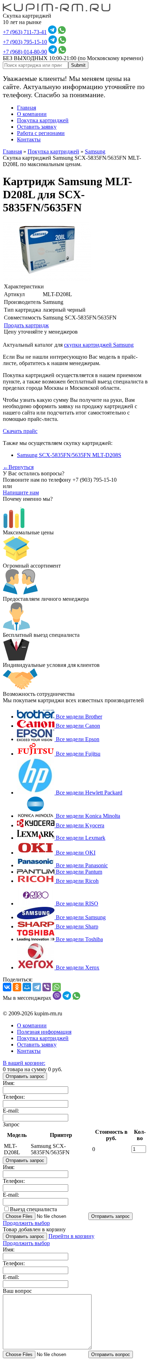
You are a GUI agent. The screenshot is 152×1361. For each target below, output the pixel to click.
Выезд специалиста (33, 1209)
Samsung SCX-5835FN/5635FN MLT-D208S (69, 455)
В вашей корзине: (24, 1063)
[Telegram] (37, 987)
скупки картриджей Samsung (99, 345)
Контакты (29, 139)
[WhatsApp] (56, 987)
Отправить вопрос (110, 1354)
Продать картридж (26, 325)
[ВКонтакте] (7, 987)
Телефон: (14, 1097)
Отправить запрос (25, 1076)
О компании (32, 114)
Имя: (8, 1083)
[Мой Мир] (27, 987)
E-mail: (11, 1111)
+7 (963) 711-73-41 (25, 32)
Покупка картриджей (43, 120)
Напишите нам (21, 492)
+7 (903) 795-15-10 (25, 42)
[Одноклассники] (17, 987)
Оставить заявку (37, 127)
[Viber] (46, 987)
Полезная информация (44, 1032)
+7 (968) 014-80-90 (25, 52)
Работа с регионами (41, 133)
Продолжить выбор (26, 1223)
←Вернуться (18, 467)
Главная (26, 108)
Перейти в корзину (71, 1236)
